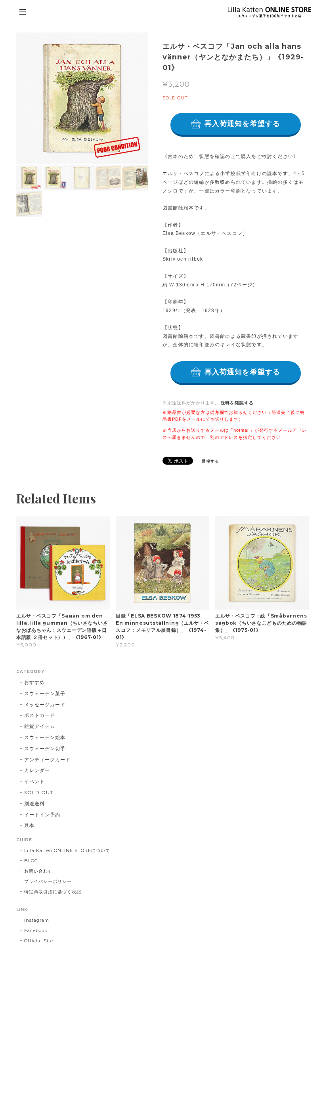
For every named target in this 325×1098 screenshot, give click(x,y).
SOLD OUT (38, 792)
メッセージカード (44, 704)
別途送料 (34, 803)
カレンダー (37, 770)
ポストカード (39, 715)
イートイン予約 (42, 815)
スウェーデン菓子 (44, 693)
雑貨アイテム (39, 726)
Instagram (36, 920)
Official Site (38, 941)
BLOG (31, 861)
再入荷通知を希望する (242, 124)
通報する (210, 461)
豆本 (29, 825)
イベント (34, 781)
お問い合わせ (38, 871)
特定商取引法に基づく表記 (52, 891)
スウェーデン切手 (44, 748)
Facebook (36, 930)
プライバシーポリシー (48, 881)
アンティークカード (47, 759)
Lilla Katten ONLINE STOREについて (67, 850)
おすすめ (34, 682)
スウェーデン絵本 (44, 737)
